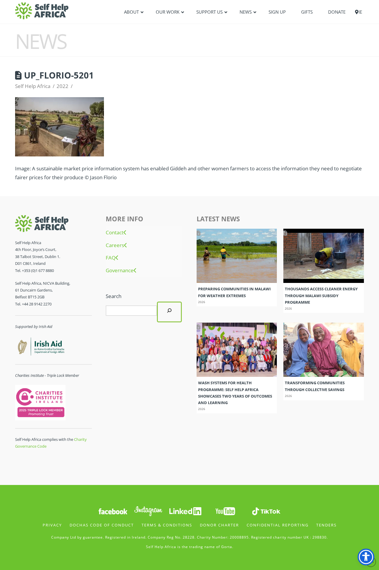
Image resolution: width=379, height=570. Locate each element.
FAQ (110, 258)
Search (113, 296)
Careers (115, 245)
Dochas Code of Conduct (102, 525)
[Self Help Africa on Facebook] (113, 510)
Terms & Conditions (167, 525)
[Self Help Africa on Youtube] (225, 510)
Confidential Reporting (278, 525)
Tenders (326, 525)
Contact (114, 233)
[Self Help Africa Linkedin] (184, 510)
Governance (120, 270)
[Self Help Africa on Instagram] (148, 510)
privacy (52, 525)
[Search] (169, 312)
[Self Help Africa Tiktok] (266, 510)
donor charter (219, 525)
